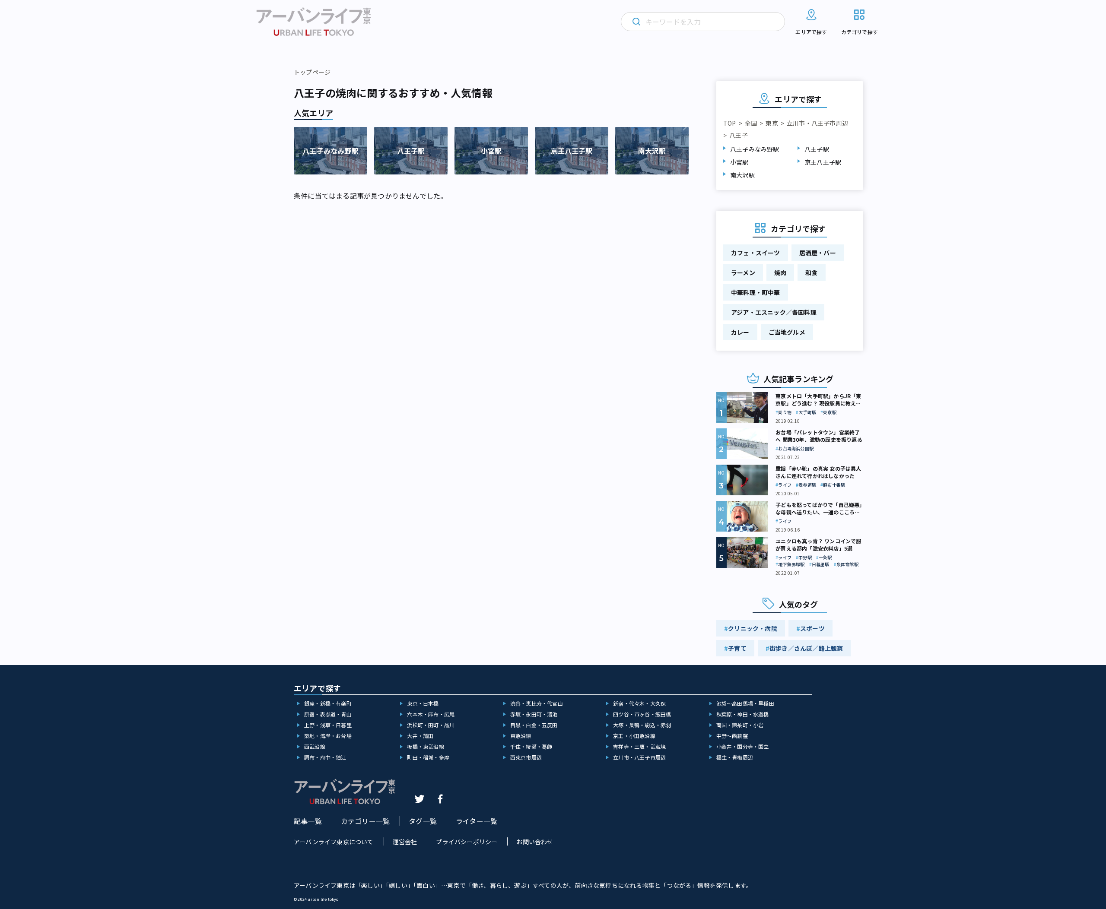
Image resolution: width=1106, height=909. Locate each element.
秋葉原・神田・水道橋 (742, 714)
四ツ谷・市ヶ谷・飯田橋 (642, 714)
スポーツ (812, 628)
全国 (751, 123)
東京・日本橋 (423, 703)
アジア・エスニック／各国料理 (774, 312)
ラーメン (743, 272)
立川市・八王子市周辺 (817, 123)
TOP (729, 123)
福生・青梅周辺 (734, 757)
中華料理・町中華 (755, 292)
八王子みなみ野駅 (754, 149)
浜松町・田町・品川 (430, 724)
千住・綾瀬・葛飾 (531, 746)
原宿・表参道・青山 (328, 714)
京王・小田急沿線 (634, 735)
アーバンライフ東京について (334, 841)
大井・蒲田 (420, 735)
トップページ (312, 72)
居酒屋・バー (817, 252)
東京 (772, 123)
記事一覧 (308, 821)
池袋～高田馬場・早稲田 (745, 703)
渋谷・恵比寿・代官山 (536, 703)
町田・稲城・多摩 (428, 757)
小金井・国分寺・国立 (742, 746)
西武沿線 (314, 746)
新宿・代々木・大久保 (639, 703)
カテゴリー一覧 (365, 821)
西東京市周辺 (526, 757)
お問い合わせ (534, 841)
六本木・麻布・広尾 (430, 714)
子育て (737, 648)
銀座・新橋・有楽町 (328, 703)
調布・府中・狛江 (325, 757)
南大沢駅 (742, 175)
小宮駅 (739, 162)
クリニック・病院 (752, 628)
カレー (740, 332)
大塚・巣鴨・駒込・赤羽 (642, 724)
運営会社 (405, 841)
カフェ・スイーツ (755, 252)
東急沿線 (520, 735)
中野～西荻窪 (732, 735)
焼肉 (780, 272)
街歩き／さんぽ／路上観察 (806, 648)
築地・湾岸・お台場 (328, 735)
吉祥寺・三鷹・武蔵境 (639, 746)
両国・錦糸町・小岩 (740, 724)
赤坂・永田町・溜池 (534, 714)
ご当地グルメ (787, 332)
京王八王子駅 (822, 162)
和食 (811, 272)
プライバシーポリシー (466, 841)
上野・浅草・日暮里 (328, 724)
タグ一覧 (423, 821)
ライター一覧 (476, 821)
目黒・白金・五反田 (534, 724)
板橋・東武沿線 (425, 746)
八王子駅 (816, 149)
